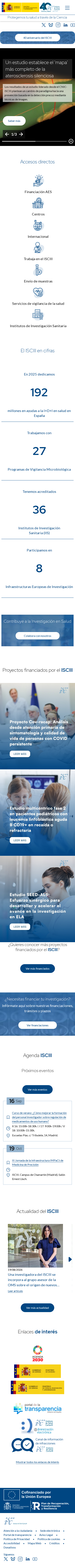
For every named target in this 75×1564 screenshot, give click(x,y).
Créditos (54, 1543)
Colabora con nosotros (37, 635)
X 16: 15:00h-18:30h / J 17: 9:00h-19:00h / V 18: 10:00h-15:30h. (38, 1128)
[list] (37, 97)
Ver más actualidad (37, 1307)
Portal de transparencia (17, 1534)
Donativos (9, 1547)
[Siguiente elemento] (70, 1259)
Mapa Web (34, 1543)
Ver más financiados (38, 968)
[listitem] (37, 97)
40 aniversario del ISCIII (37, 37)
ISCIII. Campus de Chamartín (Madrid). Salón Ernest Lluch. (38, 1176)
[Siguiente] (21, 134)
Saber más (14, 120)
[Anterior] (7, 134)
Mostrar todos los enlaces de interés (37, 1462)
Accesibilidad (11, 1543)
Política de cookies (49, 1539)
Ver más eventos (37, 1089)
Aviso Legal (46, 1534)
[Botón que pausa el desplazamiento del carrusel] (71, 141)
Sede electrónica (50, 1530)
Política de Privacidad (16, 1539)
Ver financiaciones (37, 1025)
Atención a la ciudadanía (17, 1530)
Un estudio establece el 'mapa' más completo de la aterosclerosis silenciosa (36, 69)
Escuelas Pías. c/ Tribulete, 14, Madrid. (35, 1135)
